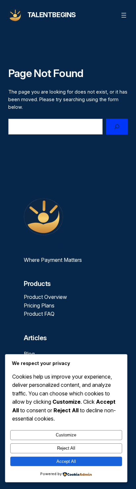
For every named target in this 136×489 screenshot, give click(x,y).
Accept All (66, 461)
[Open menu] (124, 15)
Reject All (66, 448)
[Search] (117, 126)
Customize (66, 434)
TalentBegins (51, 15)
